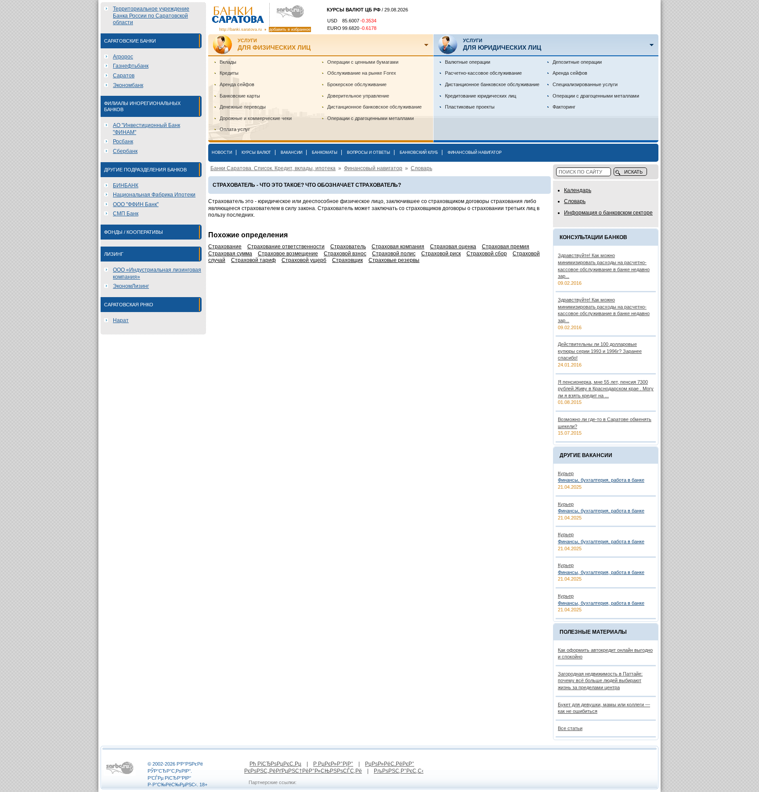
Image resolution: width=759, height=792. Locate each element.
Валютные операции (467, 62)
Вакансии (291, 152)
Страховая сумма (230, 254)
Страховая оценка (453, 246)
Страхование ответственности (286, 246)
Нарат (121, 320)
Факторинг (564, 106)
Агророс (123, 57)
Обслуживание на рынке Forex (361, 73)
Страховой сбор (486, 254)
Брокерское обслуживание (357, 84)
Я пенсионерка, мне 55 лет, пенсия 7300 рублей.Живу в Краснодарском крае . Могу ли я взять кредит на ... (606, 388)
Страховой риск (441, 254)
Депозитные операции (577, 62)
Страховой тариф (253, 260)
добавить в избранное (290, 29)
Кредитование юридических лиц (480, 95)
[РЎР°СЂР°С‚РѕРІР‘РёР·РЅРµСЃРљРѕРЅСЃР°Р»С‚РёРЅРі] (120, 774)
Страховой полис (394, 254)
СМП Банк (125, 214)
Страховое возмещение (288, 254)
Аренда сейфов (237, 84)
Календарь (577, 190)
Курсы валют (256, 152)
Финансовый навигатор (475, 152)
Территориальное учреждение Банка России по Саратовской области (151, 15)
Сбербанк (125, 151)
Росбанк (123, 141)
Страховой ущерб (304, 260)
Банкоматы (324, 152)
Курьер (566, 473)
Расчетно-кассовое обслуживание (483, 73)
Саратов (123, 76)
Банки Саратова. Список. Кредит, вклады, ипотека (273, 168)
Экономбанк (128, 85)
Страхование (225, 246)
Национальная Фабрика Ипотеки (154, 195)
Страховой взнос (345, 254)
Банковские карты (240, 95)
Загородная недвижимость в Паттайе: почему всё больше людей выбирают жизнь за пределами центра (600, 680)
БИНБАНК (125, 185)
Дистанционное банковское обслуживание (374, 106)
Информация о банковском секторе (608, 213)
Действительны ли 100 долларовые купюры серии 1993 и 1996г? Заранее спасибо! (600, 351)
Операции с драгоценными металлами (370, 118)
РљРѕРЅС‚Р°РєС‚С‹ (398, 771)
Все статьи (570, 728)
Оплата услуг (235, 129)
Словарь (421, 168)
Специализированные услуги (585, 84)
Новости (222, 152)
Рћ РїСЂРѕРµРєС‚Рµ (275, 764)
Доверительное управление (358, 95)
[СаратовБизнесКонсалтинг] (288, 12)
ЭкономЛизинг (131, 286)
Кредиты (229, 73)
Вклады (228, 62)
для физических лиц (274, 44)
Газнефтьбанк (130, 66)
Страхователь (348, 246)
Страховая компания (398, 246)
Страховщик (347, 260)
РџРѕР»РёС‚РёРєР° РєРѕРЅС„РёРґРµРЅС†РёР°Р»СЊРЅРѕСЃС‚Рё (329, 767)
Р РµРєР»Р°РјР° (333, 764)
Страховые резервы (394, 260)
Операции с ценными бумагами (362, 62)
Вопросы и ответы (368, 152)
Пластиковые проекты (470, 106)
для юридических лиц (502, 44)
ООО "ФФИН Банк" (136, 204)
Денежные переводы (243, 106)
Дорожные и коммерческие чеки (256, 118)
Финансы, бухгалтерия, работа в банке (601, 480)
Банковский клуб (419, 152)
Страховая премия (505, 246)
